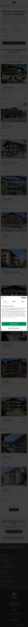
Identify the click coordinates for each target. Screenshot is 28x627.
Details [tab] (14, 301)
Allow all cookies (14, 323)
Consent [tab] (5, 301)
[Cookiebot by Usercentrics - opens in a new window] (21, 298)
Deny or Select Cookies (13, 328)
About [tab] (23, 301)
